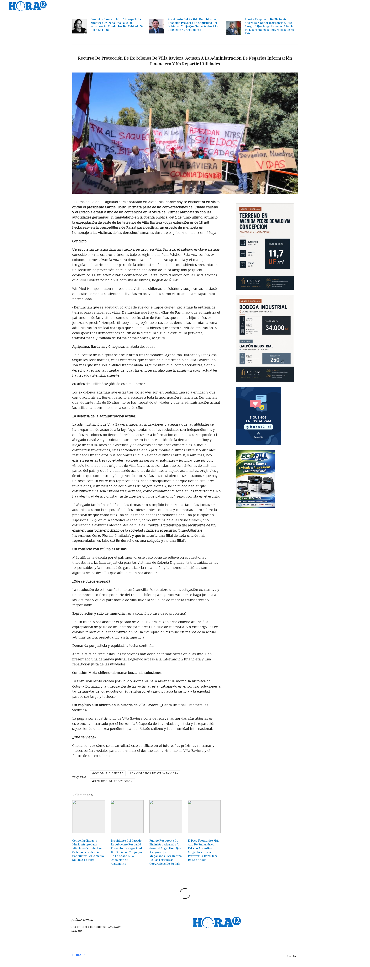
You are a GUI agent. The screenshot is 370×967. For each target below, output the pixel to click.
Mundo (254, 5)
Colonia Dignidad (109, 773)
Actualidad (201, 5)
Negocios (219, 5)
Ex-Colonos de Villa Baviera (155, 773)
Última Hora (181, 5)
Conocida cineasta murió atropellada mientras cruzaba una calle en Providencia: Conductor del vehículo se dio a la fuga (117, 24)
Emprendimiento (275, 5)
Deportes (312, 5)
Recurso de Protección (113, 781)
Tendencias (237, 5)
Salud (342, 5)
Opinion (296, 5)
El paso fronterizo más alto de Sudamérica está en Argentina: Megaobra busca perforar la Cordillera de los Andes (203, 850)
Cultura (328, 5)
